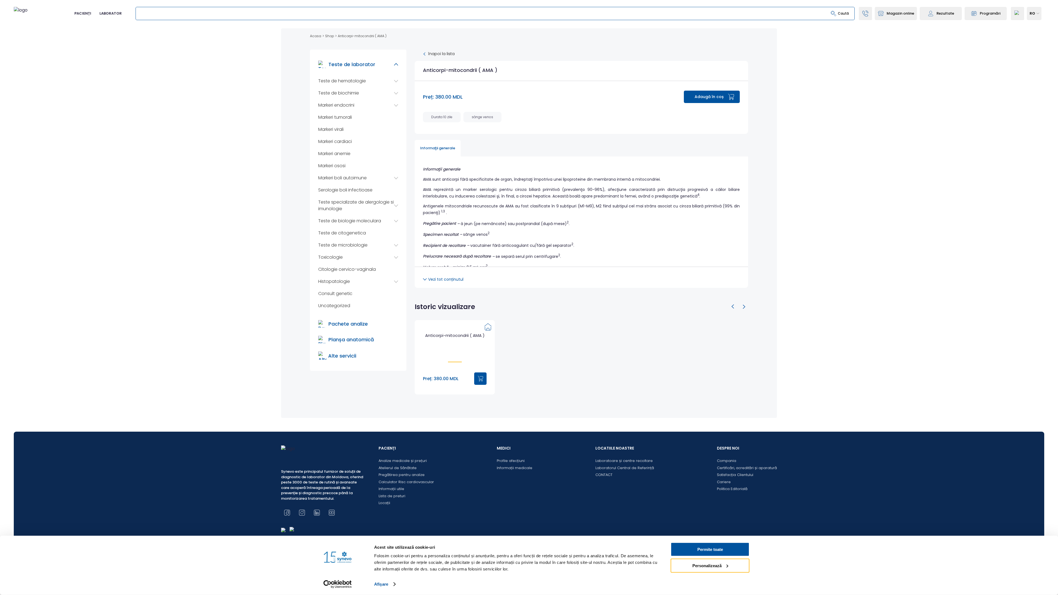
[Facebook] (287, 513)
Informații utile (391, 488)
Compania (726, 460)
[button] (733, 306)
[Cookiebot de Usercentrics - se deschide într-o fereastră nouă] (338, 584)
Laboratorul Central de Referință (624, 467)
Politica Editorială (732, 488)
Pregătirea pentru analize (402, 474)
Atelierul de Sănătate (398, 467)
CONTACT (603, 474)
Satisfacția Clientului (735, 474)
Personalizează (707, 565)
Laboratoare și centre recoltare (624, 460)
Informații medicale (514, 467)
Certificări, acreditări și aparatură (747, 467)
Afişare (381, 584)
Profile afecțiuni (511, 460)
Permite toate (710, 549)
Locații (384, 502)
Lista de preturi (392, 496)
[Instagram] (302, 513)
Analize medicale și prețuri (403, 460)
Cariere (724, 482)
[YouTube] (332, 513)
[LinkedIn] (317, 513)
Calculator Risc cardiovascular (406, 482)
